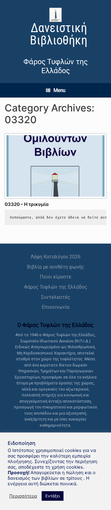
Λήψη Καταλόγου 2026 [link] (55, 257)
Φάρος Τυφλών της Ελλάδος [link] (55, 287)
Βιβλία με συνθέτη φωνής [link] (55, 267)
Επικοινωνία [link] (55, 307)
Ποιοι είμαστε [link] (55, 277)
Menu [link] (59, 90)
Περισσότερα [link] (23, 496)
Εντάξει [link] (52, 495)
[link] (55, 28)
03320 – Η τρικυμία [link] (27, 204)
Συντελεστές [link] (55, 297)
